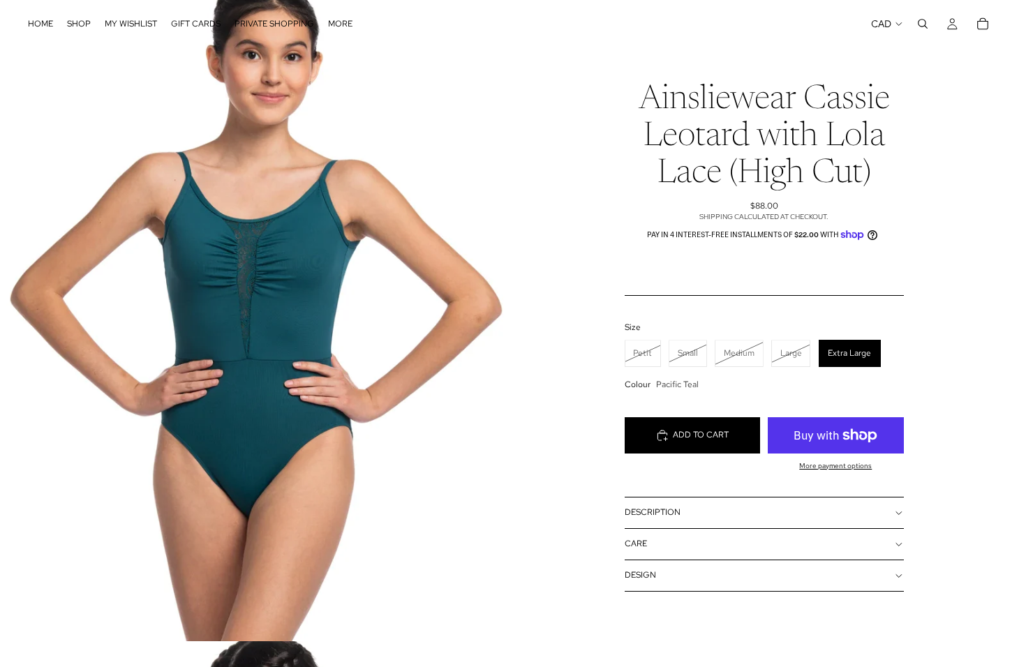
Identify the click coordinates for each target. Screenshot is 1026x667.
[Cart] (982, 23)
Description (653, 512)
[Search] (922, 23)
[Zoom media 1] (256, 320)
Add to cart (701, 434)
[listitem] (340, 24)
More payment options (835, 465)
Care (636, 543)
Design (640, 574)
